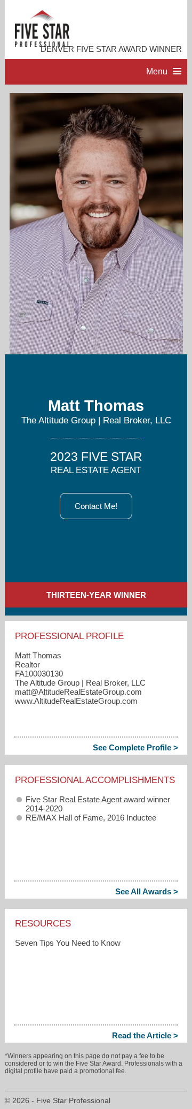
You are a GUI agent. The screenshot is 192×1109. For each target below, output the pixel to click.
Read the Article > (145, 1035)
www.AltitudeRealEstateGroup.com (76, 700)
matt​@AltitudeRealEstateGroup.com (78, 691)
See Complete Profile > (135, 747)
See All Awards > (146, 891)
